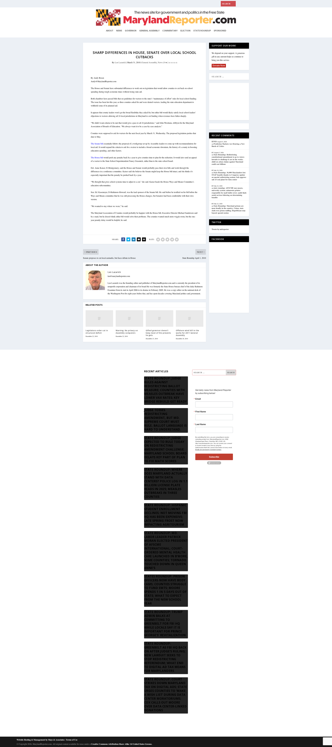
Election (185, 30)
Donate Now (219, 65)
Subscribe (214, 456)
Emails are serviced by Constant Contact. (208, 449)
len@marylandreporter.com (119, 276)
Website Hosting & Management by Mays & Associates (41, 739)
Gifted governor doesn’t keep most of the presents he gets (158, 332)
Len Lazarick (120, 62)
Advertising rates (103, 397)
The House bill (97, 157)
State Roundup (202, 30)
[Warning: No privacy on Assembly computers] (129, 318)
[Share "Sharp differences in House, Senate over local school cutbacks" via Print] (144, 239)
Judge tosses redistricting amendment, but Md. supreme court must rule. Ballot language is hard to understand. (165, 419)
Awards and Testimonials (106, 379)
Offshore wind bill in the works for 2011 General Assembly (187, 332)
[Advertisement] (230, 102)
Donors (99, 391)
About (109, 30)
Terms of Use (71, 739)
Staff (98, 372)
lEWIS (214, 141)
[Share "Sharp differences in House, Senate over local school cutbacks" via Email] (138, 239)
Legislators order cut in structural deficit (97, 331)
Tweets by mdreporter (220, 229)
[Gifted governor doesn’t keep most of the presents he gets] (159, 318)
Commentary (170, 30)
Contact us (100, 410)
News (119, 30)
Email (198, 399)
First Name (200, 412)
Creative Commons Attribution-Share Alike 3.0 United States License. (121, 743)
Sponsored (220, 30)
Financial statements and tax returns (110, 385)
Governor (130, 30)
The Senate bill (97, 143)
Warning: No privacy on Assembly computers (127, 331)
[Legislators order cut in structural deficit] (99, 318)
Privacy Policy (102, 404)
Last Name (200, 424)
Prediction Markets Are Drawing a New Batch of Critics (228, 145)
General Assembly (149, 30)
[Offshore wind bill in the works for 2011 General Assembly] (189, 318)
